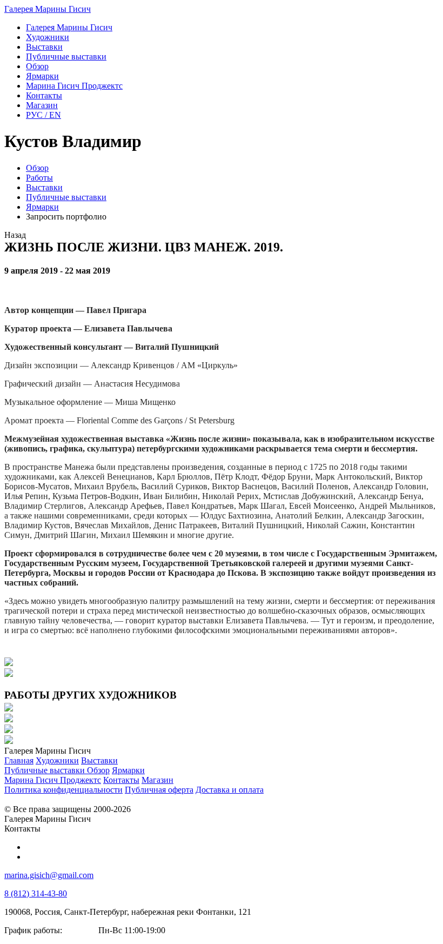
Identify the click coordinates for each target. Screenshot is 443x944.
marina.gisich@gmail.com (48, 875)
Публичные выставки (66, 197)
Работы (39, 177)
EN (43, 114)
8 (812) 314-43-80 (35, 893)
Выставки (44, 187)
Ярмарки (42, 206)
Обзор (37, 167)
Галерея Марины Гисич (47, 9)
